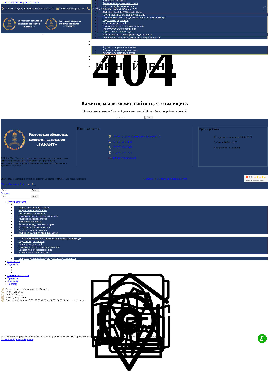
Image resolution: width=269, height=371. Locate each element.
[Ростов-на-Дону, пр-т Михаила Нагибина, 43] (2, 8)
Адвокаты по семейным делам (118, 53)
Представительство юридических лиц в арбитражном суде (134, 17)
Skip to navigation (10, 2)
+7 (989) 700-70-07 (128, 8)
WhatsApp (262, 338)
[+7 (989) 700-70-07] (115, 8)
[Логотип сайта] (22, 33)
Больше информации (12, 339)
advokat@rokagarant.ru (72, 8)
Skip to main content (30, 2)
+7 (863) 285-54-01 (101, 8)
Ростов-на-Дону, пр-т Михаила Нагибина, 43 (29, 8)
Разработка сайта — (18, 184)
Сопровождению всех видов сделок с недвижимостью (131, 37)
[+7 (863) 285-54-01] (88, 8)
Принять (28, 339)
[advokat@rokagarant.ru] (57, 8)
